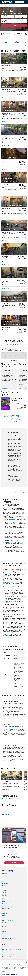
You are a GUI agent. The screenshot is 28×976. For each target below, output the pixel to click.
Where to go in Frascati (13, 418)
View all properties (14, 344)
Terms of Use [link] (5, 933)
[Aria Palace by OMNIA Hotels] (14, 276)
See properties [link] (5, 388)
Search (14, 25)
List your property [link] (6, 880)
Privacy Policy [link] (5, 928)
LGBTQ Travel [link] (5, 918)
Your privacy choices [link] (6, 940)
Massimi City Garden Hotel (11, 596)
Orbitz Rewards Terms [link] (7, 938)
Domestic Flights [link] (5, 908)
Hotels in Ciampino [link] (6, 817)
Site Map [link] (4, 890)
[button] (14, 74)
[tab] (4, 492)
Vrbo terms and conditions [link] (7, 936)
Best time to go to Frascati (10, 419)
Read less (4, 382)
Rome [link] (6, 5)
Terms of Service (15, 974)
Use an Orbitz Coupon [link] (7, 956)
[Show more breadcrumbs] (2, 5)
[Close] (26, 962)
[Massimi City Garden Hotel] (14, 86)
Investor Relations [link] (6, 888)
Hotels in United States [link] (7, 901)
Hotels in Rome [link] (5, 814)
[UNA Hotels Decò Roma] (14, 253)
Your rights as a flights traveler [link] (8, 958)
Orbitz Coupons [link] (5, 915)
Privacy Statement (6, 974)
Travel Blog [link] (4, 922)
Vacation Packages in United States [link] (9, 910)
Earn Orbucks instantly (8, 33)
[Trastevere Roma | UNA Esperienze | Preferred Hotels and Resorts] (14, 229)
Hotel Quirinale (8, 592)
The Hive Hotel (8, 601)
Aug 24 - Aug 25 (6, 41)
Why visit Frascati (9, 415)
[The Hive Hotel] (14, 134)
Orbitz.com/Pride (14, 729)
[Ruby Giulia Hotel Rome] (14, 181)
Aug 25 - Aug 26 (17, 41)
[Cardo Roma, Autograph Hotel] (14, 300)
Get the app (14, 862)
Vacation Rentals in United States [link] (9, 903)
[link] (14, 798)
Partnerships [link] (5, 883)
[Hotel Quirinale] (14, 62)
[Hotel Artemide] (14, 157)
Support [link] (4, 947)
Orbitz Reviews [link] (5, 913)
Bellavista (5, 635)
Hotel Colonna (19, 631)
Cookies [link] (4, 931)
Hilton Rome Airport (10, 519)
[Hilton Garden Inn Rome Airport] (14, 110)
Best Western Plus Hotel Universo (13, 542)
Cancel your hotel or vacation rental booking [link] (11, 949)
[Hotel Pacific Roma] (14, 324)
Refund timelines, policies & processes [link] (10, 954)
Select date (7, 17)
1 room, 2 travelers (9, 22)
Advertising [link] (4, 895)
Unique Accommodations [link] (7, 920)
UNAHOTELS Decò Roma (11, 531)
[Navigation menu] (25, 2)
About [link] (3, 876)
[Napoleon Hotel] (14, 205)
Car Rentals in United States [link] (8, 906)
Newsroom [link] (4, 885)
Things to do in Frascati (16, 416)
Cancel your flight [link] (6, 951)
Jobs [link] (3, 878)
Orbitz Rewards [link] (5, 892)
